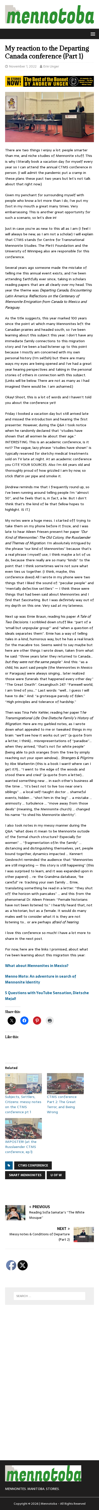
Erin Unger (51, 66)
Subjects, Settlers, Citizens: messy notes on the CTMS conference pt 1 (23, 1104)
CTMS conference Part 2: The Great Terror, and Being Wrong (62, 1104)
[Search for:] (50, 1296)
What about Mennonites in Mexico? (37, 966)
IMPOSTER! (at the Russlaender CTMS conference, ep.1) (21, 1147)
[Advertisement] (52, 1192)
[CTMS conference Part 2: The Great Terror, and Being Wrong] (65, 1083)
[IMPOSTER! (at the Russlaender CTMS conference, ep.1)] (23, 1128)
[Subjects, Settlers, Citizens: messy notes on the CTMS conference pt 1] (23, 1083)
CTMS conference (33, 1165)
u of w (56, 1175)
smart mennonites (25, 1175)
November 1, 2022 (23, 66)
